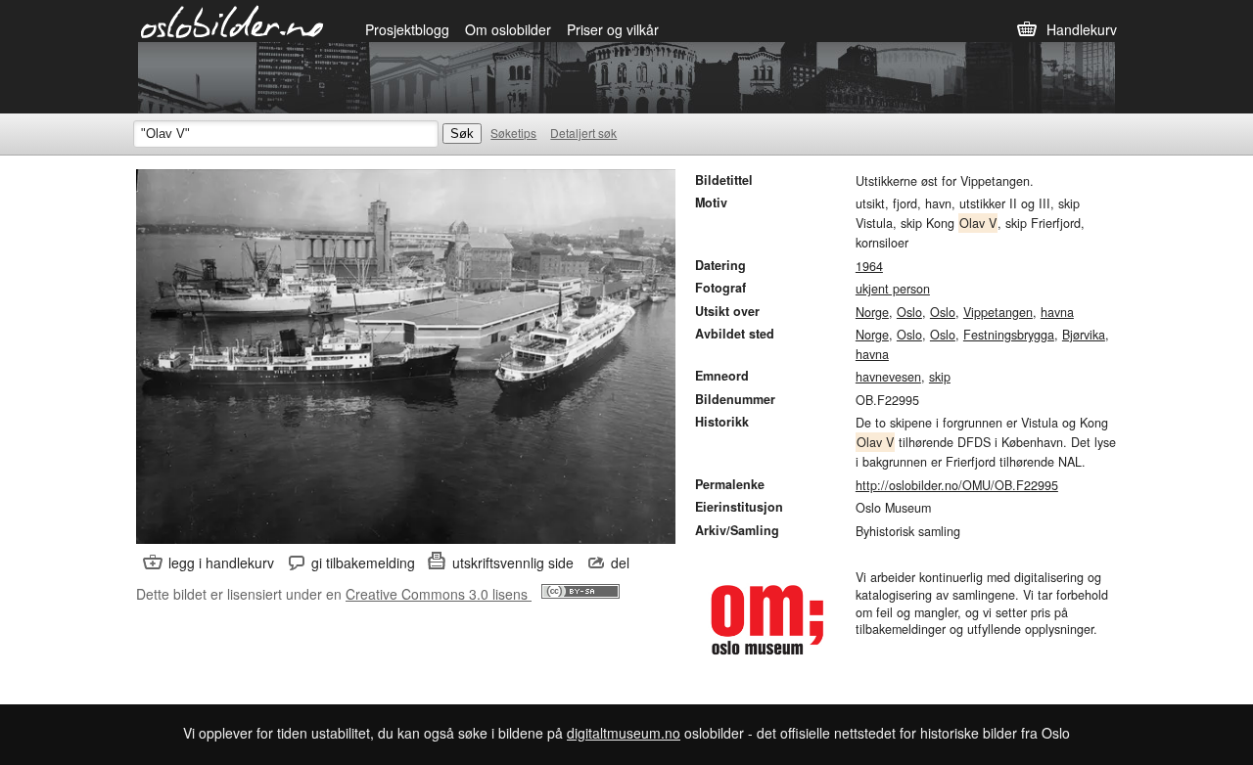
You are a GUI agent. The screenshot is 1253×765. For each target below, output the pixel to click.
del (620, 562)
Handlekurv (1081, 29)
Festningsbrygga (1008, 334)
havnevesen (888, 376)
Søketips (513, 132)
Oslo (909, 312)
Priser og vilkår (613, 29)
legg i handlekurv (221, 562)
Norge (872, 312)
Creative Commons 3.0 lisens (439, 594)
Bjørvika (1083, 334)
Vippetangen (998, 312)
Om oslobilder (508, 29)
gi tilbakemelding (363, 562)
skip (940, 376)
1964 (869, 266)
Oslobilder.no (232, 20)
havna (1057, 312)
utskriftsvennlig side (513, 562)
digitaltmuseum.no (623, 732)
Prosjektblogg (407, 29)
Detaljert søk (583, 132)
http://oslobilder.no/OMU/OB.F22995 (957, 485)
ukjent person (893, 288)
